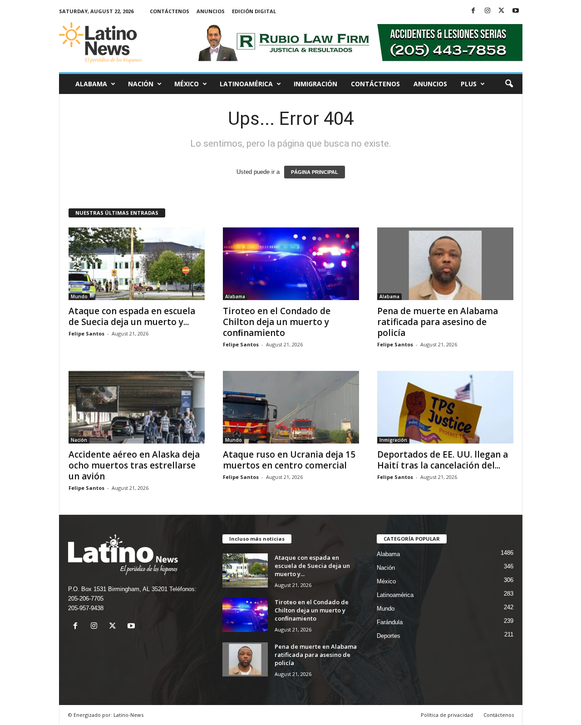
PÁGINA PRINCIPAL (314, 172)
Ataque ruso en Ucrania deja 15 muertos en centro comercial (289, 460)
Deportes (388, 635)
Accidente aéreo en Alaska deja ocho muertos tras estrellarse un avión (134, 465)
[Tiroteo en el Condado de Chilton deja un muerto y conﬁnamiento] (291, 263)
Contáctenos (169, 11)
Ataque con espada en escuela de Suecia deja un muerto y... (132, 316)
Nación (140, 83)
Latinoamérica (246, 83)
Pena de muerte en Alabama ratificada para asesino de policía (437, 322)
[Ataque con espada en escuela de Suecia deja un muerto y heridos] (137, 263)
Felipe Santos (86, 333)
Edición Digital (254, 11)
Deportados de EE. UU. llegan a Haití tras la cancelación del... (442, 460)
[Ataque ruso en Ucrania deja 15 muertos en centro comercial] (291, 407)
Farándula (390, 622)
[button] (509, 84)
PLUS (469, 83)
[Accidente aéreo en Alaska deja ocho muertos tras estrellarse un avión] (137, 407)
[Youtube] (515, 11)
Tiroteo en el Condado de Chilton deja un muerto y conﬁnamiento (276, 322)
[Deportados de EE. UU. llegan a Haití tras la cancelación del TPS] (445, 407)
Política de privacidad (447, 714)
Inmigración (315, 83)
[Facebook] (473, 11)
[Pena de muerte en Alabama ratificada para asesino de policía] (445, 263)
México (186, 83)
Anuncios (211, 11)
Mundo (79, 296)
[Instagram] (487, 11)
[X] (501, 11)
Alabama (91, 83)
